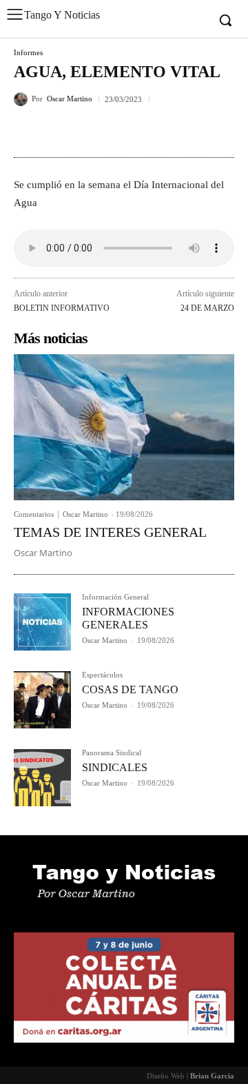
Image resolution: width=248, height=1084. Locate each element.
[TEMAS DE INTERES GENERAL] (124, 427)
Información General (115, 597)
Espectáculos (102, 675)
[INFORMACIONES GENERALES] (42, 622)
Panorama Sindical (111, 753)
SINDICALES (114, 767)
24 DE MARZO (207, 308)
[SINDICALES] (42, 777)
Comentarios (34, 514)
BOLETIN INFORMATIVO (62, 308)
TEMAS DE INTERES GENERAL (110, 532)
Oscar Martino (69, 99)
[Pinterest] (91, 131)
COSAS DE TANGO (130, 689)
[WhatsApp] (122, 131)
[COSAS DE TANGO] (42, 699)
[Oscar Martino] (23, 99)
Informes (28, 53)
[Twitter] (59, 131)
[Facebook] (27, 131)
